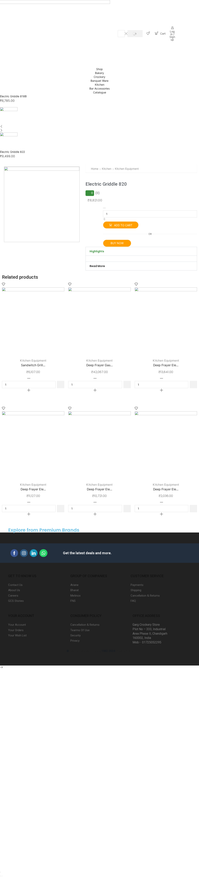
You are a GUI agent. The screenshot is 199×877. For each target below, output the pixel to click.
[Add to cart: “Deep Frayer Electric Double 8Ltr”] (127, 508)
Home (94, 168)
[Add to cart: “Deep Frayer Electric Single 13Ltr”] (60, 508)
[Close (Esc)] (0, 872)
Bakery (99, 73)
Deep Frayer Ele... (165, 365)
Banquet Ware (99, 80)
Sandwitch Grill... (33, 365)
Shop (99, 69)
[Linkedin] (34, 553)
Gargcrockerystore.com (85, 651)
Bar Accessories (99, 88)
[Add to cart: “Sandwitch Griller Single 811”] (60, 384)
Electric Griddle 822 (12, 151)
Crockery (99, 76)
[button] (141, 251)
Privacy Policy (124, 651)
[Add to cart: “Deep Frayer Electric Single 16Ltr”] (193, 384)
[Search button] (135, 33)
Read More (97, 266)
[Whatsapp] (43, 553)
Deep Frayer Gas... (99, 365)
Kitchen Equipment (127, 168)
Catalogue (99, 92)
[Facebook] (14, 553)
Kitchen (99, 84)
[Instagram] (24, 553)
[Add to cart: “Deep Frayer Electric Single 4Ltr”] (193, 508)
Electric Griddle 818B (13, 96)
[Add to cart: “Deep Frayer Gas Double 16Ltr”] (127, 384)
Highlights (97, 251)
